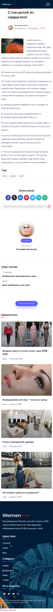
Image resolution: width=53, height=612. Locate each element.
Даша (4, 359)
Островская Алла (21, 25)
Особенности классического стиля (19, 276)
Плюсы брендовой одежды (18, 442)
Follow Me (26, 241)
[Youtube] (14, 594)
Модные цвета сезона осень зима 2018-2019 (25, 352)
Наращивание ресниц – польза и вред (24, 399)
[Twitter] (9, 594)
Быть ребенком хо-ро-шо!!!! (16, 285)
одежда (13, 176)
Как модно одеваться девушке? (20, 492)
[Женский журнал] (8, 4)
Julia (4, 446)
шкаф (21, 176)
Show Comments (26, 303)
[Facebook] (4, 594)
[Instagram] (18, 594)
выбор (4, 176)
